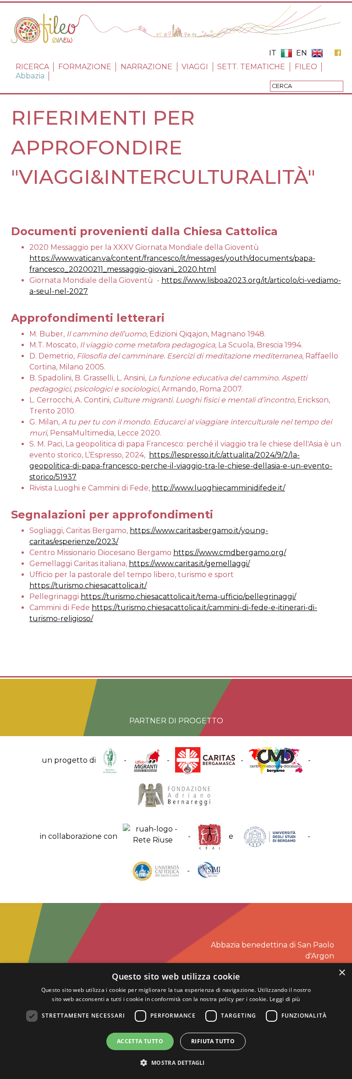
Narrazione (146, 66)
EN (301, 53)
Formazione (84, 66)
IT (272, 53)
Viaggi (195, 66)
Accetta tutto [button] (140, 1041)
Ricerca (32, 66)
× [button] (341, 972)
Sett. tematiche (251, 66)
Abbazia (30, 76)
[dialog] (176, 1021)
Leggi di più (285, 999)
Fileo (306, 66)
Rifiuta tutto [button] (213, 1041)
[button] (175, 1062)
